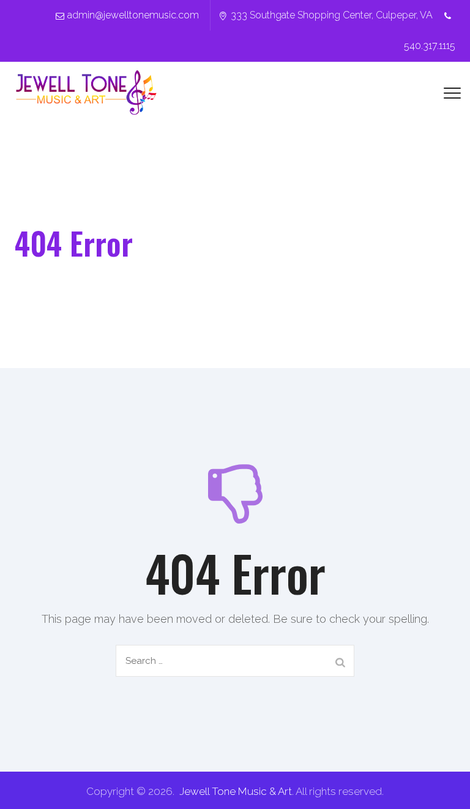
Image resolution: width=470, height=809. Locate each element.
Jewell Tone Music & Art (235, 791)
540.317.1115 (429, 45)
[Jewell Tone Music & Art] (86, 92)
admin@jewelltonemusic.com (133, 15)
